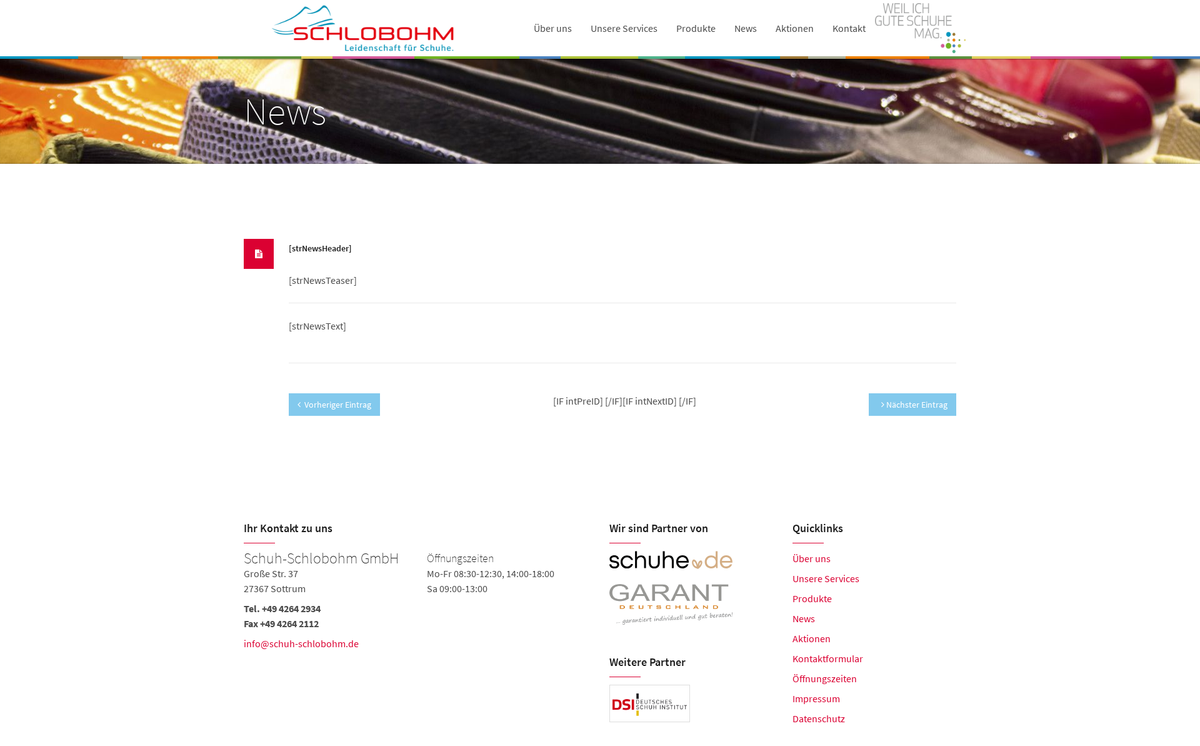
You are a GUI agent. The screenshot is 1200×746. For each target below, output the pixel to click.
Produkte (696, 28)
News (745, 28)
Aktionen (795, 28)
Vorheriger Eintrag (337, 404)
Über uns (811, 558)
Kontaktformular (827, 658)
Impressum (816, 698)
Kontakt (849, 28)
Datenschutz (818, 718)
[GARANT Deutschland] (691, 604)
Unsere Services (624, 28)
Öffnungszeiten (824, 678)
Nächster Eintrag (916, 404)
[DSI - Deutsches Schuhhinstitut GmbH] (649, 703)
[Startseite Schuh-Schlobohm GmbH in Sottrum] (364, 28)
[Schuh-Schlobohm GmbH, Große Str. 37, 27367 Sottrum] (417, 616)
